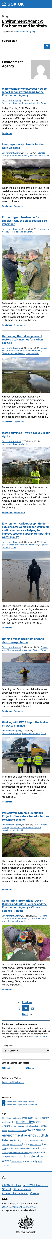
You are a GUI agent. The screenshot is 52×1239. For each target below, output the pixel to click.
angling (25, 1117)
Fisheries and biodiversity (21, 231)
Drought (41, 1125)
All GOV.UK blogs (11, 1185)
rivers (43, 1152)
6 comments (19, 206)
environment (35, 1130)
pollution (12, 1152)
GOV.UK (6, 1189)
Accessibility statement (15, 1193)
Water (43, 103)
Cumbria (33, 1126)
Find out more (40, 1036)
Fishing (17, 1140)
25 (32, 1008)
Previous (27, 1002)
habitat (17, 1148)
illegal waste (25, 1148)
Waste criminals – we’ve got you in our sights (26, 434)
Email (7, 1068)
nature (44, 1148)
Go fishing (10, 1148)
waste (23, 1156)
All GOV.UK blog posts (35, 1185)
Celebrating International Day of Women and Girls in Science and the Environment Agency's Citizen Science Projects (24, 905)
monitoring (36, 1148)
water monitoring (16, 1162)
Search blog (9, 40)
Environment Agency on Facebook (21, 1104)
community (15, 1126)
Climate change (14, 350)
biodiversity (24, 1122)
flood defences (16, 1144)
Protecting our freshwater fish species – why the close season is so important (24, 221)
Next (25, 1014)
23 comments (20, 325)
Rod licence (7, 1156)
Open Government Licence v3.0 (19, 1206)
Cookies (34, 1193)
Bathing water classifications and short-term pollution (23, 640)
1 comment (19, 421)
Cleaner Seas (13, 650)
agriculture (17, 1118)
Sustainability (36, 155)
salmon (16, 1157)
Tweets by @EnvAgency (13, 1082)
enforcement (13, 1130)
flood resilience (36, 1145)
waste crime (35, 1156)
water (6, 1161)
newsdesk (6, 830)
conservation (24, 1126)
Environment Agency (25, 31)
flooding (26, 1144)
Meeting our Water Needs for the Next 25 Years (23, 146)
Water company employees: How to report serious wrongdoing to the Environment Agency (24, 92)
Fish (45, 1135)
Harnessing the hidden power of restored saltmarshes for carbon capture (22, 339)
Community (15, 827)
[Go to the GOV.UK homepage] (13, 4)
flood (25, 1140)
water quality (30, 1161)
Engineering (22, 1131)
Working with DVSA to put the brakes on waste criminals (25, 724)
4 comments (19, 512)
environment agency (19, 1135)
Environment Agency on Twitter (19, 1101)
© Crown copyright (26, 1231)
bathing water (35, 1118)
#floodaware (7, 1118)
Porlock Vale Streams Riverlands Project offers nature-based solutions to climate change (25, 816)
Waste (25, 444)
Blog (5, 16)
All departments (22, 1189)
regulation (34, 1152)
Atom (31, 1068)
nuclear (5, 1152)
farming (39, 1136)
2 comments (19, 711)
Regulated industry (31, 103)
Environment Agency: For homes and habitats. (25, 24)
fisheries (7, 1140)
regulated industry (22, 1153)
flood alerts (34, 1141)
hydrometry (32, 544)
